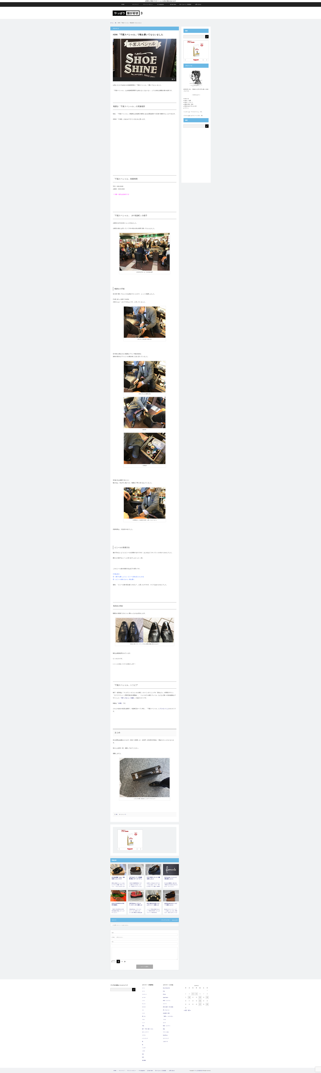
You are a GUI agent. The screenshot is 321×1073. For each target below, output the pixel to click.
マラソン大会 (166, 1032)
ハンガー (144, 1047)
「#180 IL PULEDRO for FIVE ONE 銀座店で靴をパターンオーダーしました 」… (118, 911)
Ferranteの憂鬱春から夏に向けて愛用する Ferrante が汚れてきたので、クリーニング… (170, 885)
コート (143, 988)
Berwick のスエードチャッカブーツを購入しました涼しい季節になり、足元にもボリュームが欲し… (170, 912)
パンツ (143, 1013)
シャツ (143, 1000)
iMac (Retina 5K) (166, 988)
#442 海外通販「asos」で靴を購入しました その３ (118, 878)
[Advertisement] (180, 13)
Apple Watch (165, 997)
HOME (122, 4)
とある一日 (165, 1041)
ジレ (143, 1010)
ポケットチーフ (145, 1032)
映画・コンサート (166, 1025)
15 (207, 997)
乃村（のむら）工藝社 (127, 698)
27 (200, 1004)
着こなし (144, 1016)
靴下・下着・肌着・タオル (147, 1028)
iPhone (164, 994)
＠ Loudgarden (160, 4)
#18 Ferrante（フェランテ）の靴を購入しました (170, 878)
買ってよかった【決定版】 (186, 4)
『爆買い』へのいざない (168, 1016)
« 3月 (185, 1010)
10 (189, 997)
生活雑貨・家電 (166, 1013)
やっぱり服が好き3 (199, 1070)
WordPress (165, 1035)
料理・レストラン (166, 1000)
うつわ (164, 1019)
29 (207, 1004)
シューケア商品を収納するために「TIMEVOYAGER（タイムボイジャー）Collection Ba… (153, 911)
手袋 (143, 1025)
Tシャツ (143, 1003)
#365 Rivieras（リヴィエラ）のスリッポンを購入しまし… (135, 904)
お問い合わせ (198, 4)
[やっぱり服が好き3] (127, 13)
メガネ (143, 1050)
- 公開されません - (117, 937)
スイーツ (165, 1003)
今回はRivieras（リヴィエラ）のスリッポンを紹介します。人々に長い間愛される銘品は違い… (135, 912)
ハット (143, 1022)
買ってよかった (166, 1010)
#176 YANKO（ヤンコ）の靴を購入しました (153, 878)
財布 (143, 1057)
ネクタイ (144, 1006)
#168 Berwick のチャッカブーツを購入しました (170, 904)
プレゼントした (164, 708)
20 (200, 1000)
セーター (144, 997)
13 (200, 997)
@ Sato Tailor (173, 4)
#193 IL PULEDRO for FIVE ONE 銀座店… (118, 904)
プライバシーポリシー (148, 4)
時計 (143, 1054)
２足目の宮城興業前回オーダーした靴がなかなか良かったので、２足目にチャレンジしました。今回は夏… (135, 886)
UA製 (119, 703)
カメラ (164, 1022)
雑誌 (164, 1028)
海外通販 (144, 1060)
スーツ (143, 991)
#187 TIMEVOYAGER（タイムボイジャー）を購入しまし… (153, 904)
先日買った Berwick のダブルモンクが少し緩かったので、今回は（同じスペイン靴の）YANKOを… (153, 886)
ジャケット (144, 994)
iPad (164, 991)
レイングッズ (145, 1038)
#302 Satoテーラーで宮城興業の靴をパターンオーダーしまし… (135, 878)
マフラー (144, 1035)
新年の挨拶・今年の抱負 (168, 1006)
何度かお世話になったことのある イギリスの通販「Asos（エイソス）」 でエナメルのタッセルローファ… (118, 886)
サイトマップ (135, 4)
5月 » (189, 1010)
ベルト (143, 1019)
